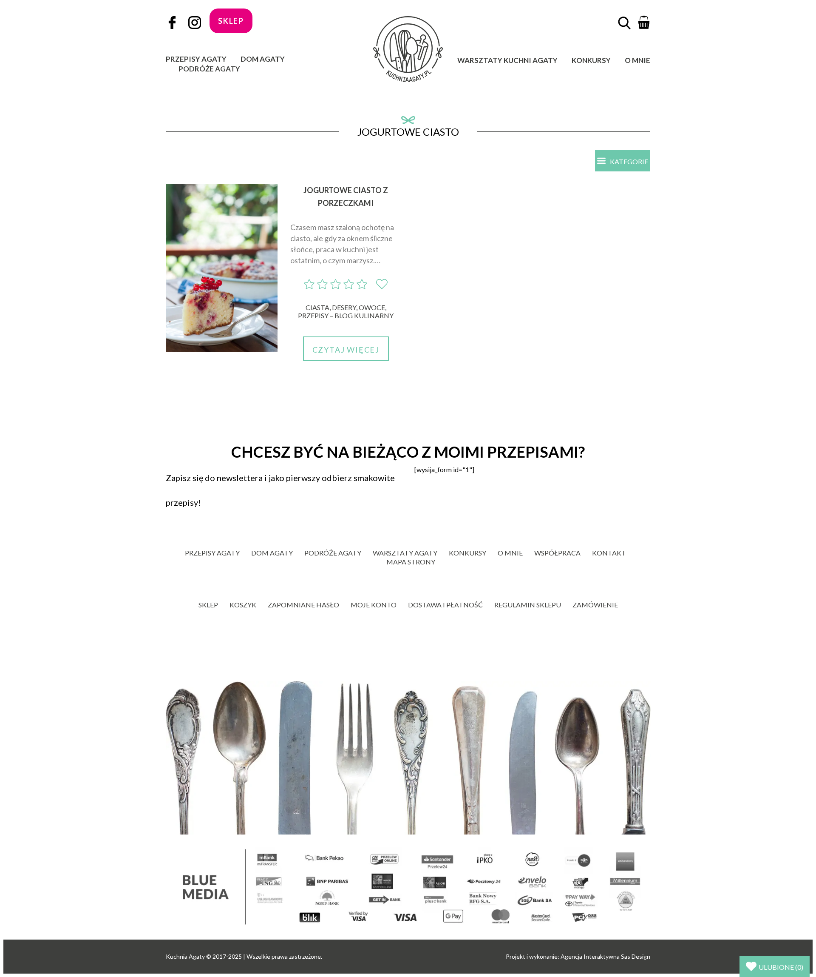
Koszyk (243, 605)
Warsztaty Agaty (405, 553)
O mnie (637, 60)
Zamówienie (595, 605)
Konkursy (591, 60)
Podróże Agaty (209, 68)
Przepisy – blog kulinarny (346, 315)
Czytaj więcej (346, 349)
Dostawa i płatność (445, 605)
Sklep (208, 605)
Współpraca (557, 553)
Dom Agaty (263, 58)
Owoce (372, 307)
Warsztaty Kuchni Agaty (507, 60)
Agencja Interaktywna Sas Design (605, 956)
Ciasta (317, 307)
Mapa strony (410, 562)
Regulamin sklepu (527, 605)
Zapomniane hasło (303, 605)
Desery (344, 307)
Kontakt (609, 553)
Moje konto (374, 605)
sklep (231, 21)
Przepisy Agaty (196, 58)
